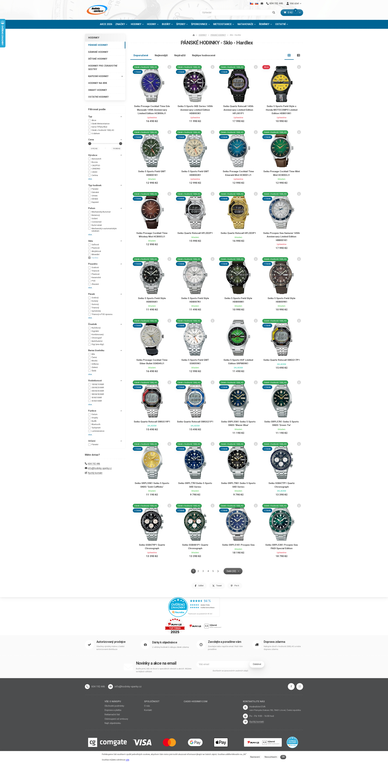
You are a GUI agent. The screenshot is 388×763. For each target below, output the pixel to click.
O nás (147, 705)
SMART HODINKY (97, 90)
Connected (96, 222)
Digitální (95, 331)
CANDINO (96, 168)
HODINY (151, 24)
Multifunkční (97, 341)
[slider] (89, 143)
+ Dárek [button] (137, 72)
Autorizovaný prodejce (110, 642)
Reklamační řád (112, 714)
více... (90, 179)
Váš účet (294, 3)
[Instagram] (299, 686)
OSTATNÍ (280, 24)
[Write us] (245, 721)
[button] (299, 12)
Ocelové (95, 267)
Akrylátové (96, 251)
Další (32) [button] (231, 571)
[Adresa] (245, 707)
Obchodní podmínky (114, 705)
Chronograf (97, 338)
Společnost (151, 701)
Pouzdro (92, 264)
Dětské (95, 199)
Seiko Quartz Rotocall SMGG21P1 (195, 421)
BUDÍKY (166, 24)
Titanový (95, 307)
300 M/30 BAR (98, 391)
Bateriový (96, 215)
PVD (93, 281)
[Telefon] (87, 686)
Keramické (96, 277)
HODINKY (136, 24)
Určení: (92, 441)
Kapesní (95, 202)
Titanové (95, 271)
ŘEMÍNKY (264, 24)
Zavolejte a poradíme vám (224, 642)
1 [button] (194, 572)
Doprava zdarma (274, 642)
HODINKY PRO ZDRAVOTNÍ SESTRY (102, 67)
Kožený (95, 301)
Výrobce (92, 155)
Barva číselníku (96, 350)
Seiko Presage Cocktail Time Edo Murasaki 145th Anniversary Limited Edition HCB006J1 (152, 110)
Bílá (93, 354)
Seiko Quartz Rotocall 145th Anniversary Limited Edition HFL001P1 (238, 110)
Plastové (95, 248)
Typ (90, 116)
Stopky (95, 418)
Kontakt (148, 710)
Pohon (91, 208)
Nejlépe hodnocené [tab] (203, 55)
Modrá (94, 361)
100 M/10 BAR (98, 384)
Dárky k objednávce (164, 642)
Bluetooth (96, 424)
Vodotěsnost (95, 380)
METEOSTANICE (222, 24)
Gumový (95, 304)
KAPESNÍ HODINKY (98, 76)
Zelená (95, 367)
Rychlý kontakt (95, 473)
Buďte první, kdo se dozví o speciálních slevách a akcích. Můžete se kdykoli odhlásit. (163, 670)
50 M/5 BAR (97, 397)
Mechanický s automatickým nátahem (104, 229)
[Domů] (96, 10)
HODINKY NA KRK (97, 83)
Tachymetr (96, 428)
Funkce (92, 410)
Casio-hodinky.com (195, 701)
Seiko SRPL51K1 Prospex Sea (238, 545)
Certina (95, 175)
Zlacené (95, 284)
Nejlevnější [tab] (161, 55)
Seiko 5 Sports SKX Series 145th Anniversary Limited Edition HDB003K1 (195, 110)
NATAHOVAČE (245, 24)
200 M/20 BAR (98, 387)
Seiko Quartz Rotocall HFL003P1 (238, 233)
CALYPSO (96, 165)
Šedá (94, 371)
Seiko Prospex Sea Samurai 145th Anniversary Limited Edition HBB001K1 (281, 237)
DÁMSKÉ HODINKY (98, 52)
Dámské (95, 192)
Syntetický (96, 311)
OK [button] (283, 757)
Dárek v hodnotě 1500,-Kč (103, 130)
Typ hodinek (94, 185)
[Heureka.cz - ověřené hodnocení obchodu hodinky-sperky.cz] (194, 606)
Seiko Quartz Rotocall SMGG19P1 (152, 421)
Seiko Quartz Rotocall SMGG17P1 (281, 360)
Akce (94, 120)
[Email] (262, 3)
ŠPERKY (180, 24)
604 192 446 (94, 463)
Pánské (95, 189)
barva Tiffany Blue (99, 127)
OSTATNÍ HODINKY (98, 96)
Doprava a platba (113, 710)
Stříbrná (95, 364)
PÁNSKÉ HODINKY (98, 45)
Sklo (90, 241)
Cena (91, 139)
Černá (94, 357)
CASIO (94, 172)
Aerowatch (96, 159)
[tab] (289, 55)
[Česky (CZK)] (251, 3)
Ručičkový (96, 328)
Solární (95, 218)
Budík (94, 421)
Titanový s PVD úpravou (102, 314)
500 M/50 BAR (98, 394)
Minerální (95, 254)
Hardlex (95, 258)
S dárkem (96, 133)
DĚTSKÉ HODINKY (97, 58)
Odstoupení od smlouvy (116, 719)
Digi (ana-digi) (98, 344)
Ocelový (95, 297)
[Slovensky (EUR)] (256, 3)
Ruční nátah (97, 225)
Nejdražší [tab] (180, 55)
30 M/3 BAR (97, 401)
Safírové (95, 244)
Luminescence (98, 431)
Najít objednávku (113, 723)
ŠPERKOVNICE (199, 24)
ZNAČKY (120, 24)
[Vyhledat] (273, 12)
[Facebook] (291, 686)
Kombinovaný (98, 334)
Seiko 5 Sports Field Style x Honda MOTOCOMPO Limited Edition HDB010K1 (281, 110)
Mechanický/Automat (101, 212)
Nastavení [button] (255, 757)
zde (127, 760)
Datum (94, 414)
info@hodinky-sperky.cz (100, 468)
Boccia (95, 162)
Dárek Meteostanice (100, 123)
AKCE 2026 (106, 24)
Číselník (92, 324)
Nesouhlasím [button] (271, 757)
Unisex (95, 195)
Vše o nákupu (113, 701)
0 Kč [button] (292, 12)
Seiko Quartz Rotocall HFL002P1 (195, 233)
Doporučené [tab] (141, 55)
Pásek (91, 294)
